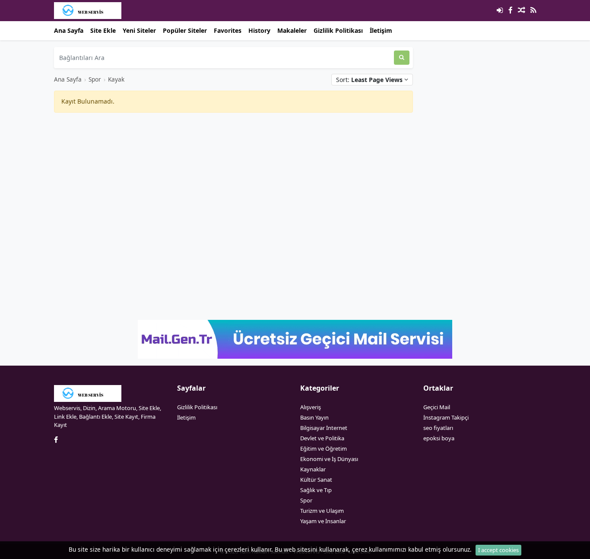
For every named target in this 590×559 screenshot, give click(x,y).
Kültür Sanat (316, 479)
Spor (95, 79)
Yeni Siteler (139, 30)
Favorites (227, 30)
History (259, 30)
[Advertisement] (233, 180)
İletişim (381, 30)
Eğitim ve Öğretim (323, 448)
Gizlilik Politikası (338, 30)
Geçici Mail (436, 407)
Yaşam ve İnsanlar (323, 521)
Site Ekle (103, 30)
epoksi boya (438, 438)
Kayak (116, 79)
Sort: (369, 80)
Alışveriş (310, 407)
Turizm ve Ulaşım (322, 511)
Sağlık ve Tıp (316, 490)
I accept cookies (498, 550)
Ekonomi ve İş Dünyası (329, 459)
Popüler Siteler (185, 30)
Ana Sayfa (68, 30)
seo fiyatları (438, 428)
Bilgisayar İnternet (323, 428)
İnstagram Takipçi (446, 417)
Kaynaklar (313, 469)
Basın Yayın (314, 417)
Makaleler (292, 30)
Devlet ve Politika (322, 438)
